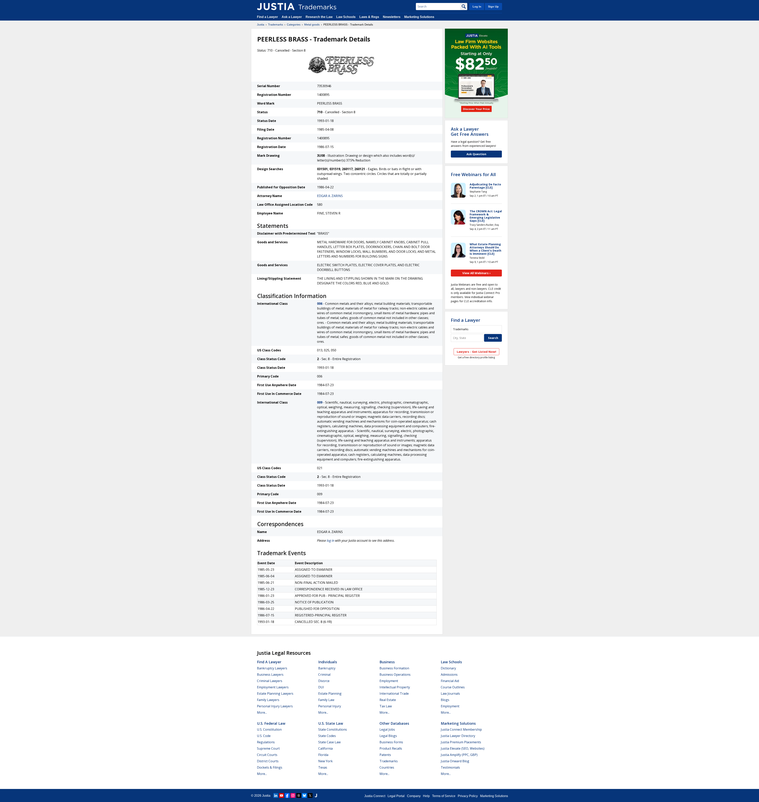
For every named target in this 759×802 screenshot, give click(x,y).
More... (262, 712)
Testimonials (450, 767)
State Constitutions (332, 729)
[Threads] (298, 795)
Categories (293, 24)
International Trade (394, 693)
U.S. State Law (330, 723)
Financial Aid (450, 681)
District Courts (267, 761)
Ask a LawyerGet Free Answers (470, 131)
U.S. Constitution (269, 729)
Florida (323, 755)
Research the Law (319, 17)
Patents (385, 755)
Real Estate (388, 700)
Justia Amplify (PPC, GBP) (459, 755)
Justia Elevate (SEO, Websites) (462, 748)
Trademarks (275, 24)
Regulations (266, 742)
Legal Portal (396, 796)
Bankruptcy (326, 668)
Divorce (323, 681)
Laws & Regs (369, 17)
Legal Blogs (388, 736)
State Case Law (329, 742)
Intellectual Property (395, 687)
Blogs (445, 700)
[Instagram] (293, 795)
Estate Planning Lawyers (275, 693)
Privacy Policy (468, 796)
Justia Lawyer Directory (458, 736)
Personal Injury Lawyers (275, 706)
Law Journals (450, 693)
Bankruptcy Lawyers (272, 668)
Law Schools (346, 17)
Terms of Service (443, 796)
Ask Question (476, 154)
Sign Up (493, 6)
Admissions (449, 674)
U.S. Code (264, 736)
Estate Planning (330, 693)
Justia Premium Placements (461, 742)
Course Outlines (453, 687)
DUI (321, 687)
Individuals (327, 662)
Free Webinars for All (473, 174)
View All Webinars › (476, 273)
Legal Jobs (387, 729)
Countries (387, 767)
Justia (260, 24)
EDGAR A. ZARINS (330, 196)
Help (426, 796)
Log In (477, 6)
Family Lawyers (268, 700)
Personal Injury (329, 706)
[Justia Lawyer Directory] (315, 795)
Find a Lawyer (267, 17)
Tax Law (386, 706)
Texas (322, 767)
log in (330, 540)
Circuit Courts (267, 755)
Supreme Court (268, 748)
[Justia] (276, 6)
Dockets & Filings (269, 767)
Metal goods (312, 24)
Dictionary (448, 668)
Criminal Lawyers (269, 681)
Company (414, 796)
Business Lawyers (270, 674)
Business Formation (394, 668)
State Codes (327, 736)
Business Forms (391, 742)
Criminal (324, 674)
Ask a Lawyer (292, 17)
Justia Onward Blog (455, 761)
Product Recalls (391, 748)
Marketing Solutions (419, 17)
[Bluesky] (304, 795)
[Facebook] (287, 795)
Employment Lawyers (273, 687)
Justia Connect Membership (461, 729)
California (325, 748)
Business (387, 662)
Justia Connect (374, 796)
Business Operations (395, 674)
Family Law (326, 700)
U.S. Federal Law (271, 723)
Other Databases (394, 723)
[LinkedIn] (275, 795)
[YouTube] (281, 795)
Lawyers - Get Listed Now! (476, 352)
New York (325, 761)
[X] (310, 795)
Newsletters (391, 17)
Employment (389, 681)
